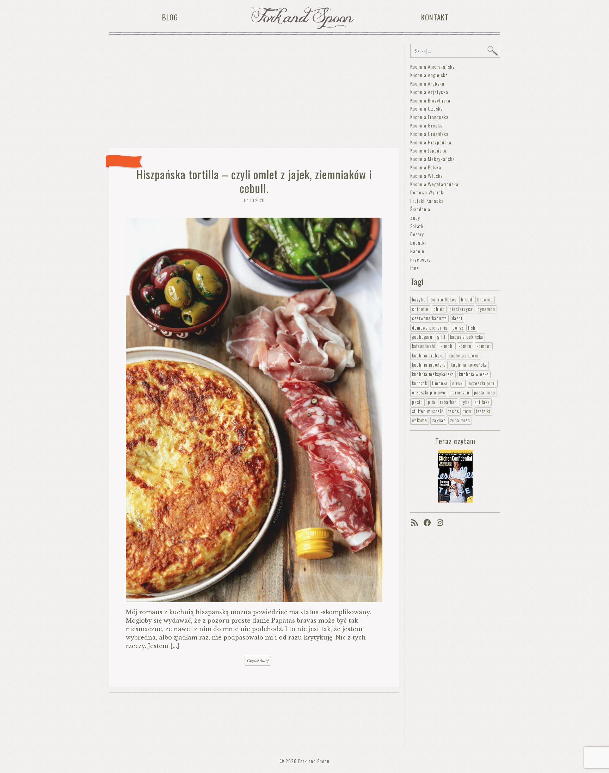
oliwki (458, 383)
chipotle (420, 309)
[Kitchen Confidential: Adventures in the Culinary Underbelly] (455, 475)
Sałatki (417, 226)
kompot (483, 346)
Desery (417, 234)
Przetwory (420, 259)
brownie (485, 299)
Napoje (417, 251)
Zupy (415, 217)
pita (431, 402)
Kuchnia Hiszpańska (430, 142)
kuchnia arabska (428, 355)
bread (466, 299)
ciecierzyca (461, 309)
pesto (417, 402)
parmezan (459, 392)
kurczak (419, 383)
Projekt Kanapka (427, 200)
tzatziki (483, 411)
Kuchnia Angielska (429, 75)
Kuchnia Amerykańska (432, 66)
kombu (465, 346)
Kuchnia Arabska (427, 83)
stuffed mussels (427, 411)
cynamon (486, 309)
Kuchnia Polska (425, 167)
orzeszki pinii (482, 383)
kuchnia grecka (464, 355)
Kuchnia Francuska (429, 116)
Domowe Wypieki (427, 192)
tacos (453, 411)
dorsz (458, 327)
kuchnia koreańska (469, 364)
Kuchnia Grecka (426, 125)
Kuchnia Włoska (426, 175)
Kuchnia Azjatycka (429, 91)
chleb (439, 309)
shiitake (482, 402)
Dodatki (418, 242)
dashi (457, 318)
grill (441, 336)
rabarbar (448, 402)
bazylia (419, 299)
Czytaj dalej (258, 660)
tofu (467, 411)
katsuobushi (424, 346)
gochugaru (422, 336)
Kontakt (435, 17)
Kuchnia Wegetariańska (434, 184)
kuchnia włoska (474, 374)
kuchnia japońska (429, 364)
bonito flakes (443, 299)
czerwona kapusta (429, 318)
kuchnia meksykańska (433, 374)
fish (471, 327)
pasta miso (484, 392)
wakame (419, 420)
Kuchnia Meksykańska (432, 158)
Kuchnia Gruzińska (429, 133)
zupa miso (460, 420)
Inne (414, 268)
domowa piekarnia (430, 327)
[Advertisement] (254, 93)
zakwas (438, 420)
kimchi (447, 346)
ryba (465, 402)
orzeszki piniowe (428, 392)
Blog (170, 17)
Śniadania (420, 209)
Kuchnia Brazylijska (430, 100)
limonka (440, 383)
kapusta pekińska (466, 336)
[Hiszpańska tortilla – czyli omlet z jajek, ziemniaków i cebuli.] (254, 410)
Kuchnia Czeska (426, 108)
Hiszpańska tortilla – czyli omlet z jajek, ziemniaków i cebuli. (254, 181)
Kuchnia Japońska (428, 150)
